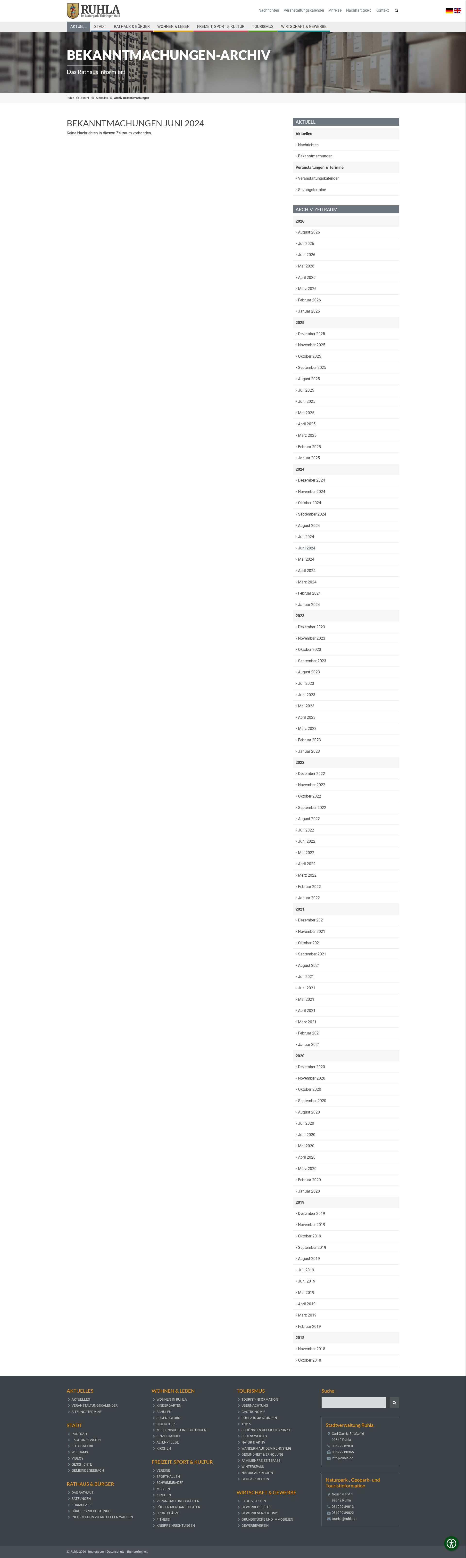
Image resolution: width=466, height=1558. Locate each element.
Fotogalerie (83, 1446)
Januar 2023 (309, 751)
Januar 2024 (309, 604)
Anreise (335, 10)
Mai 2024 (306, 559)
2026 (300, 221)
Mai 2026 (306, 266)
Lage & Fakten (253, 1501)
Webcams (80, 1452)
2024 (300, 469)
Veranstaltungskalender (304, 10)
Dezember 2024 (311, 480)
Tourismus (263, 26)
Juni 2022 (306, 841)
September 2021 (312, 954)
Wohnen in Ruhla (172, 1399)
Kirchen (164, 1448)
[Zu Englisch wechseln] (457, 10)
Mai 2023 (306, 706)
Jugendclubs (168, 1418)
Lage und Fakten (86, 1440)
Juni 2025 (306, 401)
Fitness (163, 1519)
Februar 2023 (309, 740)
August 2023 (309, 672)
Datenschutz (115, 1551)
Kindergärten (169, 1405)
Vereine (163, 1470)
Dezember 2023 (311, 627)
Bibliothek (166, 1424)
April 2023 (307, 717)
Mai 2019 (306, 1292)
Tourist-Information (259, 1399)
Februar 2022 (309, 886)
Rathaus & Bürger (132, 26)
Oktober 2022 (309, 796)
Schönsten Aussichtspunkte (266, 1430)
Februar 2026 (309, 300)
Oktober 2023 (309, 649)
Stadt (100, 26)
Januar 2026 (309, 311)
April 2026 (307, 277)
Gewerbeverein (255, 1525)
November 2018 (311, 1349)
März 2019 (307, 1315)
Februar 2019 (309, 1326)
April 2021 (307, 1010)
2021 (300, 909)
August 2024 (309, 525)
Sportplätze (168, 1513)
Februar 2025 (309, 446)
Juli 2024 (306, 536)
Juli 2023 (306, 683)
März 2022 (307, 875)
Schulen (164, 1412)
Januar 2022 (309, 898)
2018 (300, 1337)
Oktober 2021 (309, 943)
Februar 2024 (309, 593)
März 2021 (307, 1022)
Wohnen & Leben (173, 26)
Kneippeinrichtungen (176, 1525)
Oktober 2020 (309, 1089)
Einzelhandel (169, 1436)
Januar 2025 (309, 458)
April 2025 (307, 424)
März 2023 (307, 728)
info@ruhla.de (342, 1458)
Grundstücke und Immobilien (267, 1519)
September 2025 (312, 367)
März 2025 (307, 435)
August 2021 (309, 965)
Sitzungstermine (312, 189)
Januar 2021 (309, 1044)
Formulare (82, 1505)
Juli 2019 (306, 1270)
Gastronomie (253, 1412)
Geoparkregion (255, 1479)
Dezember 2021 (311, 920)
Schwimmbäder (170, 1483)
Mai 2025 (306, 413)
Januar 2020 (309, 1191)
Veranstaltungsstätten (178, 1501)
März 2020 (307, 1168)
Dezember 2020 (311, 1067)
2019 (300, 1202)
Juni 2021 (306, 988)
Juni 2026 (306, 254)
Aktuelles (102, 98)
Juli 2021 (306, 976)
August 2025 (309, 379)
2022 (300, 762)
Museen (163, 1489)
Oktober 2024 (309, 502)
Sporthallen (168, 1476)
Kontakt (382, 10)
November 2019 (311, 1224)
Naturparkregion (257, 1473)
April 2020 (307, 1157)
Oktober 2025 (309, 356)
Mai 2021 (306, 999)
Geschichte (82, 1464)
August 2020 (309, 1112)
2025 (300, 322)
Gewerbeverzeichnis (259, 1513)
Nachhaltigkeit (358, 10)
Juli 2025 (306, 390)
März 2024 (307, 582)
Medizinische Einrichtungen (182, 1430)
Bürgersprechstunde (91, 1511)
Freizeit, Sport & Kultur (220, 26)
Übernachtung (254, 1405)
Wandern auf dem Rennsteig (266, 1448)
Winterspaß (252, 1467)
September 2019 (312, 1247)
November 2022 (311, 785)
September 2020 (312, 1100)
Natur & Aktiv (253, 1442)
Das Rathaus (82, 1492)
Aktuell (78, 26)
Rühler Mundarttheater (178, 1507)
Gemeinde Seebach (88, 1470)
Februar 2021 (309, 1033)
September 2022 (312, 807)
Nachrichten (268, 10)
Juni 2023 (306, 695)
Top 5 (246, 1424)
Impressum (96, 1551)
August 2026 (309, 232)
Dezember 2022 (311, 773)
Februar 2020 (309, 1180)
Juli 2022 (306, 830)
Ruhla (70, 98)
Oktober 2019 (309, 1236)
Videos (77, 1458)
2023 (300, 616)
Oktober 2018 (309, 1360)
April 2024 (307, 570)
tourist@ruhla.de (344, 1519)
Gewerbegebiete (255, 1507)
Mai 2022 (306, 852)
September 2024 (312, 514)
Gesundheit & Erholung (262, 1454)
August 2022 (309, 818)
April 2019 (307, 1304)
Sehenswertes (254, 1436)
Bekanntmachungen (315, 156)
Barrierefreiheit (137, 1551)
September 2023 (312, 661)
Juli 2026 (306, 243)
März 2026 (307, 288)
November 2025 (311, 345)
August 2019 (309, 1258)
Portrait (79, 1434)
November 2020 (311, 1078)
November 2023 (311, 638)
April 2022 (307, 864)
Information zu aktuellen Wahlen (102, 1517)
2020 (300, 1056)
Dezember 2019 (311, 1213)
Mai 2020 (306, 1146)
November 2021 (311, 931)
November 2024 (311, 491)
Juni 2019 (306, 1281)
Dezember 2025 (311, 333)
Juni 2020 (306, 1134)
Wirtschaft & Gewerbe (303, 26)
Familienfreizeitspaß (260, 1460)
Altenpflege (168, 1442)
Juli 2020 (306, 1123)
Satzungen (81, 1499)
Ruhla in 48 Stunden (259, 1418)
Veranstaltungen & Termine (320, 167)
